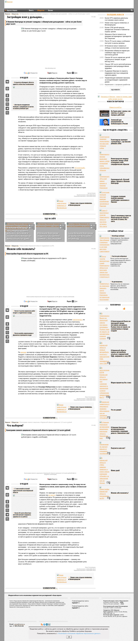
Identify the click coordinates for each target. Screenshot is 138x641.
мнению (23, 352)
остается (52, 495)
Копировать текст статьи (7, 112)
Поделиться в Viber (7, 104)
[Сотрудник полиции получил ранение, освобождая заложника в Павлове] (104, 199)
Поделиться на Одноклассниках (7, 95)
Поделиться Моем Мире (7, 88)
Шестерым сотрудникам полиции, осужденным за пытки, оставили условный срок (23, 106)
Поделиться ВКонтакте (7, 81)
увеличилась (77, 319)
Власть (31, 10)
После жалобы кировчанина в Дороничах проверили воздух (23, 334)
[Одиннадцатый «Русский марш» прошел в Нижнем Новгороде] (104, 181)
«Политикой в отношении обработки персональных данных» (79, 633)
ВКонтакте (47, 624)
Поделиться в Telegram (7, 108)
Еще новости (115, 90)
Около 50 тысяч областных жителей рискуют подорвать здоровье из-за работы (22, 515)
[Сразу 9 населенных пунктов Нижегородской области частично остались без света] (104, 218)
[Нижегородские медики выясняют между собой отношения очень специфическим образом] (104, 161)
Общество (40, 10)
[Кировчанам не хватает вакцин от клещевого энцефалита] (104, 448)
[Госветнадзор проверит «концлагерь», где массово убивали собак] (104, 141)
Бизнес (50, 10)
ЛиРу (49, 624)
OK (69, 637)
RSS (42, 624)
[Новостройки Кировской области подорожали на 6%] (104, 492)
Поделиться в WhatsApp (7, 100)
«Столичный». (80, 168)
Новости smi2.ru (115, 107)
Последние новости (115, 14)
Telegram (44, 624)
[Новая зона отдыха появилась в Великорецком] (62, 204)
